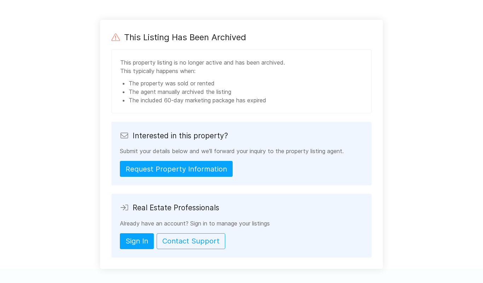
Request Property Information (176, 169)
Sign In (137, 241)
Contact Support (191, 241)
